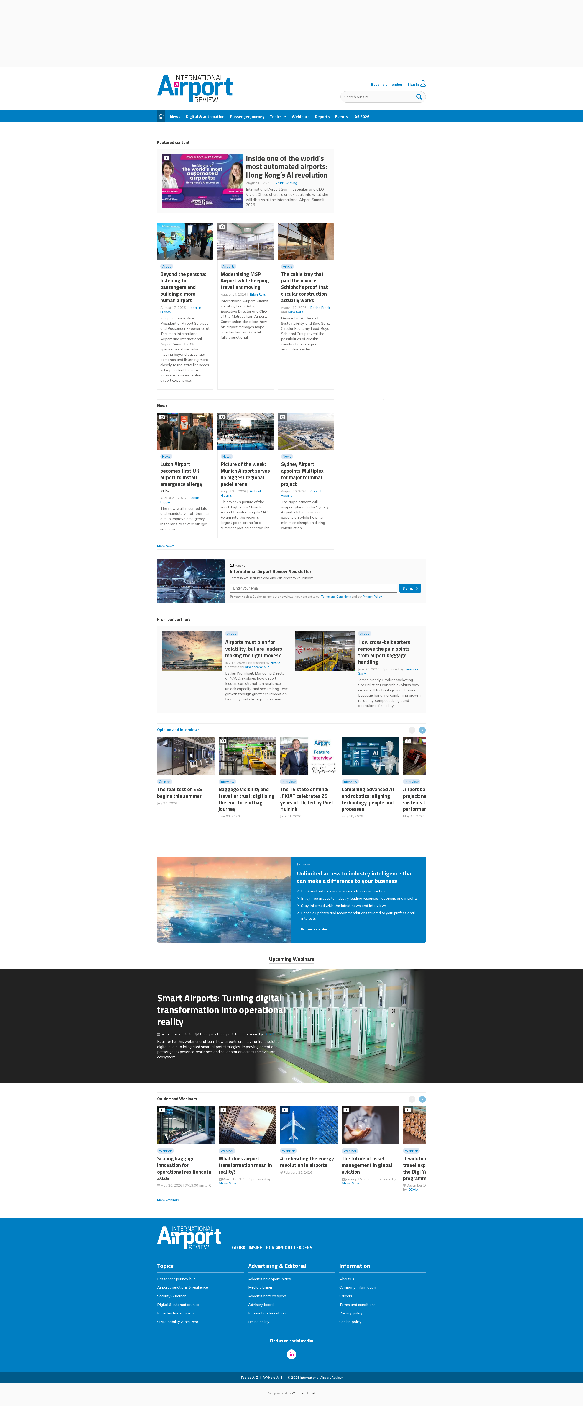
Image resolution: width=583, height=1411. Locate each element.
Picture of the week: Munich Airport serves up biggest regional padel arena (245, 474)
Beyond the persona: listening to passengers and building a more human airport (183, 287)
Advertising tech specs (267, 1296)
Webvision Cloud (303, 1393)
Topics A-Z (249, 1377)
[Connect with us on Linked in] (291, 1354)
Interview (227, 782)
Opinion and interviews (178, 729)
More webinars (168, 1200)
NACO (275, 663)
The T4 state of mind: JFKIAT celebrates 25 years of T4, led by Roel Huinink (306, 799)
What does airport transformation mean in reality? (245, 1165)
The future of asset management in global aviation (367, 1165)
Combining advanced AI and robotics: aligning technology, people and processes (368, 799)
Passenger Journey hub (176, 1279)
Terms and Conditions (336, 596)
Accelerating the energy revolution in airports (307, 1161)
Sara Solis (295, 312)
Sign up (408, 588)
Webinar (165, 1151)
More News (165, 546)
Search (419, 95)
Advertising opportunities (269, 1279)
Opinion (165, 782)
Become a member (386, 84)
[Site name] (195, 100)
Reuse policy (258, 1321)
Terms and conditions (357, 1304)
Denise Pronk (320, 308)
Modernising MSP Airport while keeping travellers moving (245, 280)
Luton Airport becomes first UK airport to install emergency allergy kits (181, 477)
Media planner (260, 1287)
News (166, 456)
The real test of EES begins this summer (179, 792)
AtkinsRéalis (228, 1183)
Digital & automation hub (178, 1304)
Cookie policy (350, 1321)
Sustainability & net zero (177, 1321)
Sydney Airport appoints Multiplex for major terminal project (302, 474)
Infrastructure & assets (175, 1313)
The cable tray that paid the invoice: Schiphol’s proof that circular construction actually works (304, 287)
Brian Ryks (258, 294)
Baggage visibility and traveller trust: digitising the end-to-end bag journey (246, 799)
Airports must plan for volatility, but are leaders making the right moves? (253, 648)
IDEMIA (269, 1034)
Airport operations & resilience (182, 1287)
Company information (357, 1287)
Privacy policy (351, 1313)
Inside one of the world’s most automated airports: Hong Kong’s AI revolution (287, 166)
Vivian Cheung (286, 183)
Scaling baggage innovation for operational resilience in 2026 (184, 1168)
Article (166, 266)
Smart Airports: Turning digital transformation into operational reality (221, 1010)
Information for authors (267, 1313)
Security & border (171, 1296)
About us (346, 1279)
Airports (228, 266)
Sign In (413, 84)
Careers (345, 1296)
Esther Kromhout (256, 667)
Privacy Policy (373, 596)
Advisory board (261, 1304)
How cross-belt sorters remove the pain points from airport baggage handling (384, 652)
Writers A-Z (272, 1377)
